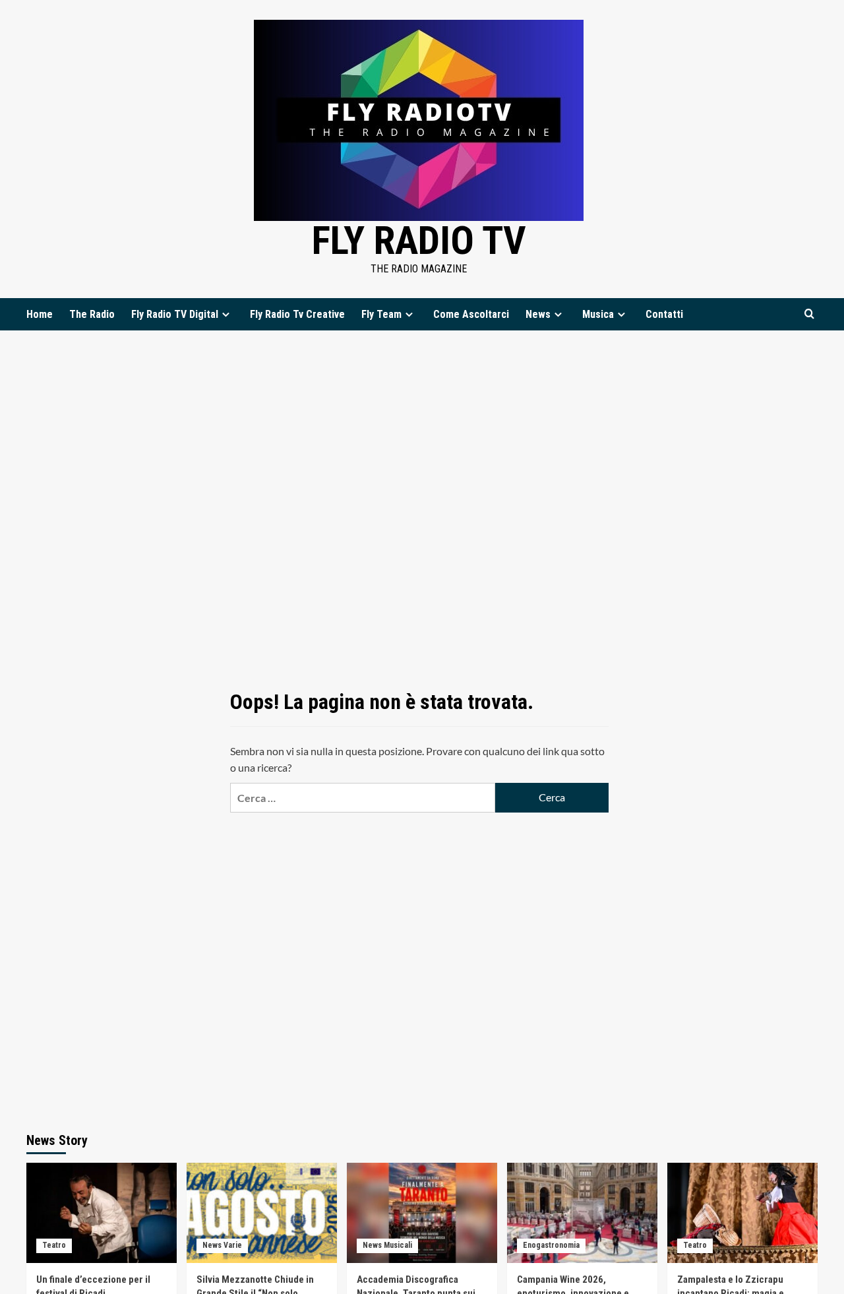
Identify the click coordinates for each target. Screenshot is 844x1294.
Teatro (54, 1245)
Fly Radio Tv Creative (297, 314)
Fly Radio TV (419, 240)
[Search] (809, 314)
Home (39, 314)
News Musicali (387, 1245)
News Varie (222, 1245)
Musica (598, 314)
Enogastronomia (551, 1245)
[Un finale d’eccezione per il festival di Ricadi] (101, 1213)
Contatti (664, 314)
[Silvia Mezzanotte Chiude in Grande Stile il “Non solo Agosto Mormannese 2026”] (262, 1213)
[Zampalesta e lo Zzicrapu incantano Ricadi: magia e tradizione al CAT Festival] (742, 1213)
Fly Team (381, 314)
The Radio (92, 314)
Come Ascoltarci (471, 314)
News (538, 314)
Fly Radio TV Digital (174, 314)
